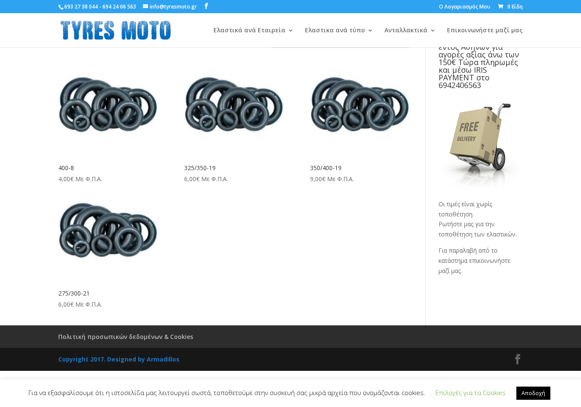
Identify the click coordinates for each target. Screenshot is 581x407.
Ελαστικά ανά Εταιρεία (249, 30)
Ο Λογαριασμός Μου (464, 7)
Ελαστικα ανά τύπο (335, 30)
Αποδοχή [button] (533, 393)
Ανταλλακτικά (405, 30)
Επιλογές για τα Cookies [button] (471, 392)
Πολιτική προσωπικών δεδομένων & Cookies (125, 337)
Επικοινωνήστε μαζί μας (485, 30)
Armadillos (163, 359)
